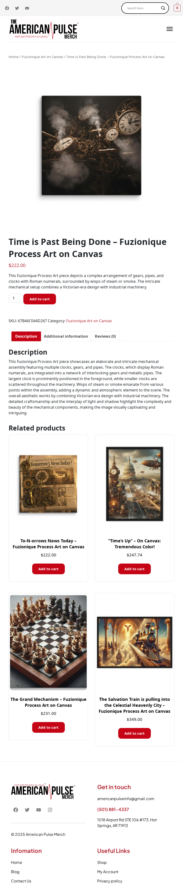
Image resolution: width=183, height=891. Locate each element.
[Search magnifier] (163, 8)
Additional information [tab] (66, 336)
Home (14, 56)
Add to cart (40, 299)
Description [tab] (26, 336)
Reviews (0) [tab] (105, 336)
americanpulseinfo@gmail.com (125, 798)
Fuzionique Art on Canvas (42, 56)
